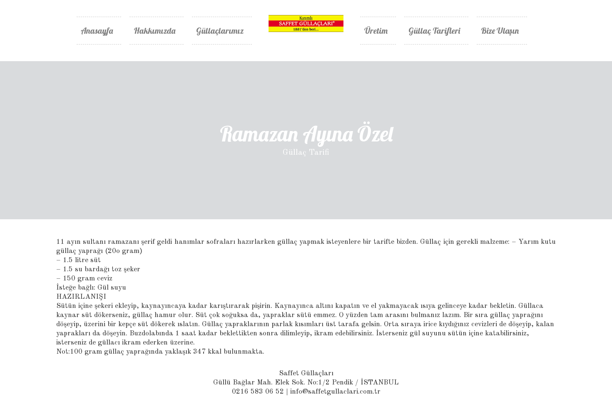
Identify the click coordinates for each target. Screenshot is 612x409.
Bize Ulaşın (500, 30)
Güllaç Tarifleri (434, 30)
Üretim (376, 30)
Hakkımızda (154, 30)
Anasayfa (97, 30)
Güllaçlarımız (220, 30)
